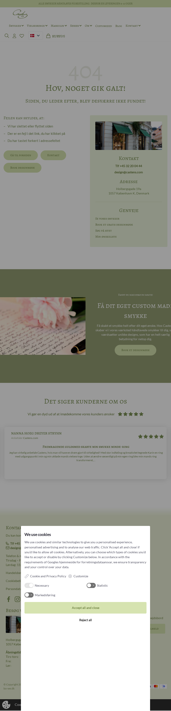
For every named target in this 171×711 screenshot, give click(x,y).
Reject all (85, 620)
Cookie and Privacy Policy (48, 576)
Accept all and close (85, 608)
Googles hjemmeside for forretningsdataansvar (79, 562)
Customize (80, 576)
